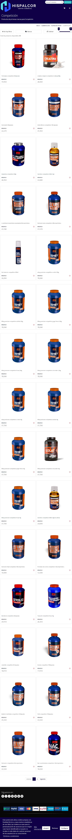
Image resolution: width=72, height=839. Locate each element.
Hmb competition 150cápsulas (45, 714)
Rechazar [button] (55, 828)
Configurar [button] (64, 828)
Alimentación (46, 25)
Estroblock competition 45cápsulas (10, 615)
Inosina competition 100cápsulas (46, 665)
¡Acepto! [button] (46, 828)
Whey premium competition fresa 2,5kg (12, 370)
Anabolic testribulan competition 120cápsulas (13, 714)
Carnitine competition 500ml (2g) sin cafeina (49, 517)
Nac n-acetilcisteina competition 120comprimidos (50, 763)
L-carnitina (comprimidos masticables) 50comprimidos (15, 223)
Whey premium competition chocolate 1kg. (49, 468)
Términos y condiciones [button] (11, 836)
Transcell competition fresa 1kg (46, 615)
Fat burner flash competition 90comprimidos (13, 566)
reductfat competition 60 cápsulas (10, 665)
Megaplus (4, 79)
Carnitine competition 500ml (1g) (46, 174)
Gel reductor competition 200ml (10, 272)
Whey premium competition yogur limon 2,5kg (50, 321)
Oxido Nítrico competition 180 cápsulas (48, 125)
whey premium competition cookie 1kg (12, 419)
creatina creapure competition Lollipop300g (49, 76)
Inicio (38, 25)
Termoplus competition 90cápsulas (11, 76)
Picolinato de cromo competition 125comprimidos (51, 566)
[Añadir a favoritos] (33, 79)
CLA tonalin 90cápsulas (7, 125)
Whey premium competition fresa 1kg (11, 517)
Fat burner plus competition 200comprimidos (49, 223)
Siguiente (42, 779)
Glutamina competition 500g (9, 174)
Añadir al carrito (19, 85)
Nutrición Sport (56, 25)
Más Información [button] (38, 828)
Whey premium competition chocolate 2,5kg (49, 370)
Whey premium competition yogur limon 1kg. (13, 468)
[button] (29, 31)
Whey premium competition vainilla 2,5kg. (12, 321)
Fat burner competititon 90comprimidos (12, 763)
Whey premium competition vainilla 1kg (48, 419)
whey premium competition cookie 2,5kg (48, 272)
